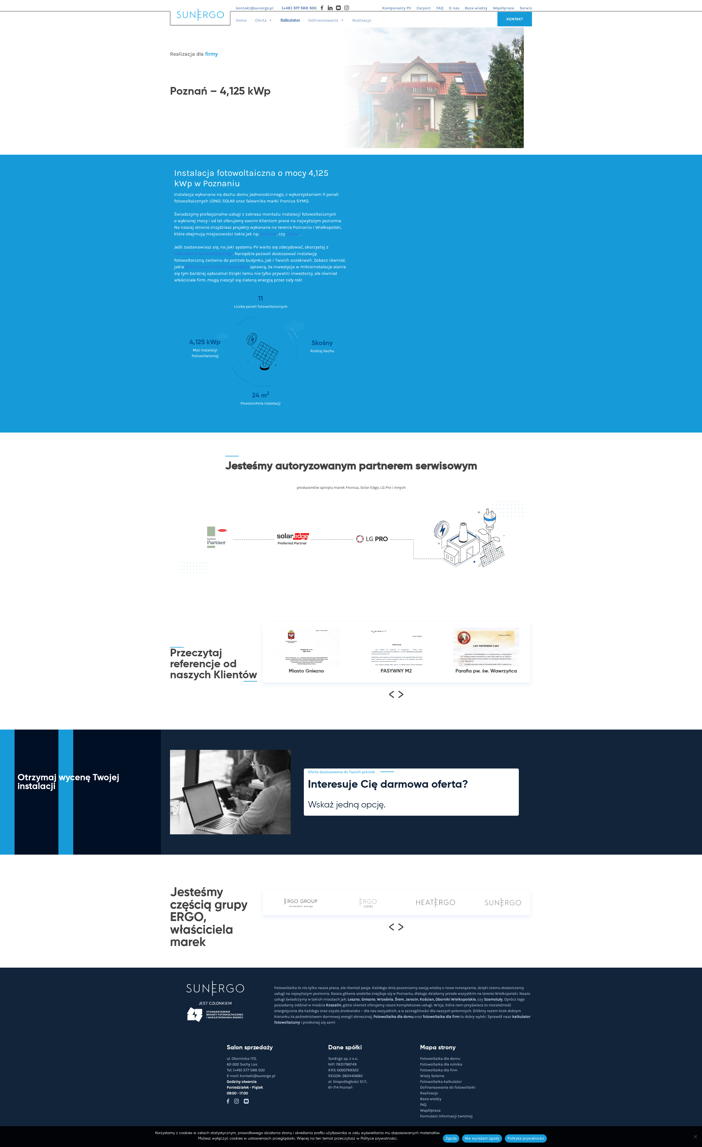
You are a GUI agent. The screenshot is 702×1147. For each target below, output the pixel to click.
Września (385, 999)
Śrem (399, 999)
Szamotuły (493, 999)
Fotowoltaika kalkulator (441, 1081)
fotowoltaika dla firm (441, 1016)
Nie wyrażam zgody (482, 1138)
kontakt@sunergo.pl (254, 8)
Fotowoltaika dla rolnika (441, 1064)
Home (241, 20)
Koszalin (333, 1005)
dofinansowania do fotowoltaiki (217, 266)
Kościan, (427, 999)
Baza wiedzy (476, 8)
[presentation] (392, 694)
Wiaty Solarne (432, 1075)
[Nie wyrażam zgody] (695, 1136)
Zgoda (451, 1138)
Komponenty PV (396, 8)
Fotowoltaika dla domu (393, 1016)
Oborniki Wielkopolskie (455, 999)
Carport (424, 8)
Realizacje (361, 20)
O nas (454, 8)
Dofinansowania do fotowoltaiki (447, 1087)
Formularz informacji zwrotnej (446, 1116)
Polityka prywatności (526, 1138)
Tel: (246, 1070)
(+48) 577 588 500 (299, 8)
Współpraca (503, 8)
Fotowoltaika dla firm (438, 1070)
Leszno (293, 233)
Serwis (526, 8)
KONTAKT (514, 19)
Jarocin (412, 999)
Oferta (261, 20)
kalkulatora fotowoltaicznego (203, 253)
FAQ (439, 8)
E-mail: (251, 1075)
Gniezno (268, 233)
